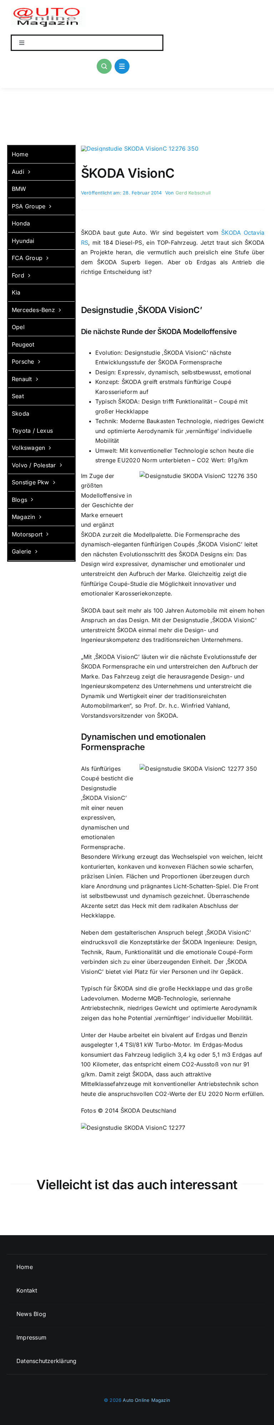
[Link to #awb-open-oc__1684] (122, 66)
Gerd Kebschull (193, 193)
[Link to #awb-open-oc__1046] (104, 66)
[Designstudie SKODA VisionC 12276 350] (140, 148)
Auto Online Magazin (146, 1400)
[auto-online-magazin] (48, 10)
